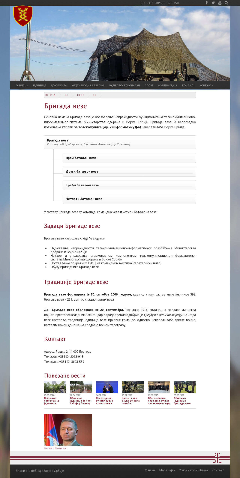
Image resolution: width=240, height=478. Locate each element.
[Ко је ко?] (191, 85)
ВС (66, 95)
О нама (150, 470)
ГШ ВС (80, 95)
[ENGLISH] (172, 3)
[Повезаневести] (65, 375)
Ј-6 (94, 95)
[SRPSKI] (159, 3)
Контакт (218, 470)
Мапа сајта (167, 470)
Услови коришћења (193, 470)
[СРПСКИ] (146, 3)
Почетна (50, 95)
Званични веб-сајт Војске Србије (40, 471)
